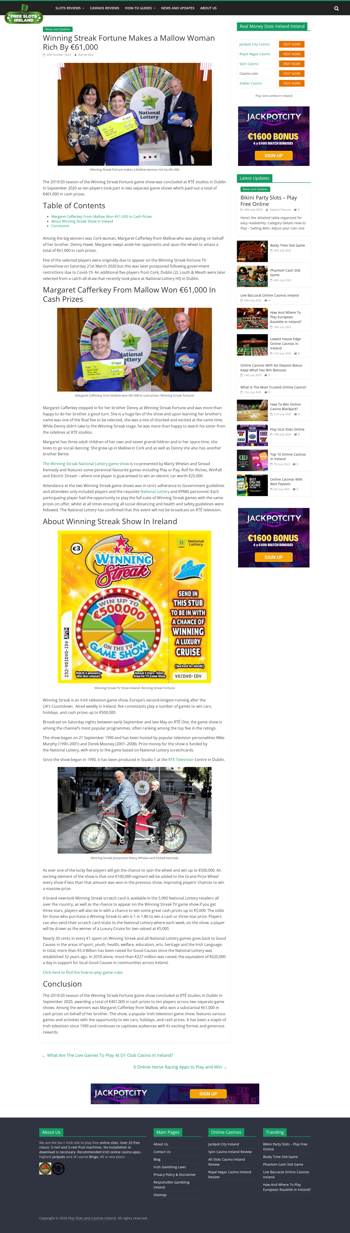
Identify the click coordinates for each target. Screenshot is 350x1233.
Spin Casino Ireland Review (230, 1151)
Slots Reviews (68, 8)
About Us (208, 8)
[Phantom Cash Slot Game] (252, 268)
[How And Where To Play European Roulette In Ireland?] (252, 310)
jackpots (58, 1156)
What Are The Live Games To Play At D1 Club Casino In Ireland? (107, 1055)
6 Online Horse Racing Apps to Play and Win (180, 1067)
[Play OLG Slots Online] (252, 427)
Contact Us (162, 1151)
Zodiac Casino (251, 83)
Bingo (93, 1156)
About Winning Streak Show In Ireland (82, 221)
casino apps (130, 1152)
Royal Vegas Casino (255, 54)
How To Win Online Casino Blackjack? (285, 406)
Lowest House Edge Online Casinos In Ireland (285, 343)
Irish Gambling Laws (170, 1167)
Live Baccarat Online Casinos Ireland (269, 295)
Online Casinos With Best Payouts (286, 481)
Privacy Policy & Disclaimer (175, 1174)
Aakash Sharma (281, 210)
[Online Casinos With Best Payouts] (252, 477)
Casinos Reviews (104, 8)
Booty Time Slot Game (287, 245)
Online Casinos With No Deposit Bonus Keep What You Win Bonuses (271, 367)
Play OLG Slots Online (287, 429)
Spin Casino (249, 63)
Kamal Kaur (86, 55)
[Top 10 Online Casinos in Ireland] (252, 452)
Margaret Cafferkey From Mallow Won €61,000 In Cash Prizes (101, 216)
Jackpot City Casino (255, 44)
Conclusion (60, 225)
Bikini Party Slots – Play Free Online (268, 200)
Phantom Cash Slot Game (283, 1164)
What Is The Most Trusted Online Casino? (273, 387)
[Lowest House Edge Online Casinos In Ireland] (252, 336)
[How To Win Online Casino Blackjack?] (252, 402)
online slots (109, 1142)
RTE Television (181, 759)
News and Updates (178, 8)
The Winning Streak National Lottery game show (86, 463)
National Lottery (155, 491)
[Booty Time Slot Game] (252, 243)
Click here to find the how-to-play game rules (83, 972)
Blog (157, 1159)
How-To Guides (138, 8)
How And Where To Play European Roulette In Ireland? (285, 317)
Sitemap (160, 1195)
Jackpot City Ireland (223, 1144)
